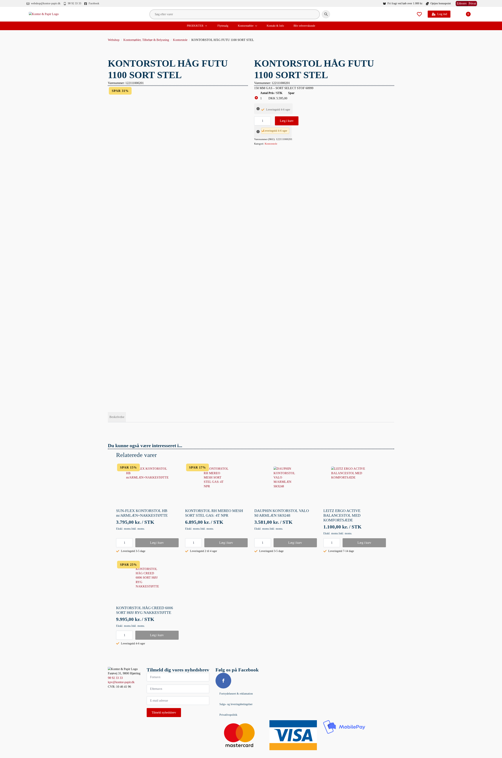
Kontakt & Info (275, 25)
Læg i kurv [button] (157, 542)
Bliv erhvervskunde (304, 25)
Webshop (113, 40)
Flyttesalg (222, 25)
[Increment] (268, 121)
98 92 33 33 (115, 677)
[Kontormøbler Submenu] (256, 26)
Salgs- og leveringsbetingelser (236, 704)
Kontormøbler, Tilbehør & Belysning (146, 40)
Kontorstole (180, 40)
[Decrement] (257, 121)
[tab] (117, 417)
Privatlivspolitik (228, 714)
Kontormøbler (246, 25)
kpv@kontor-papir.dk (121, 682)
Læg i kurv (287, 120)
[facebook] (223, 680)
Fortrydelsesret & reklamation (236, 693)
